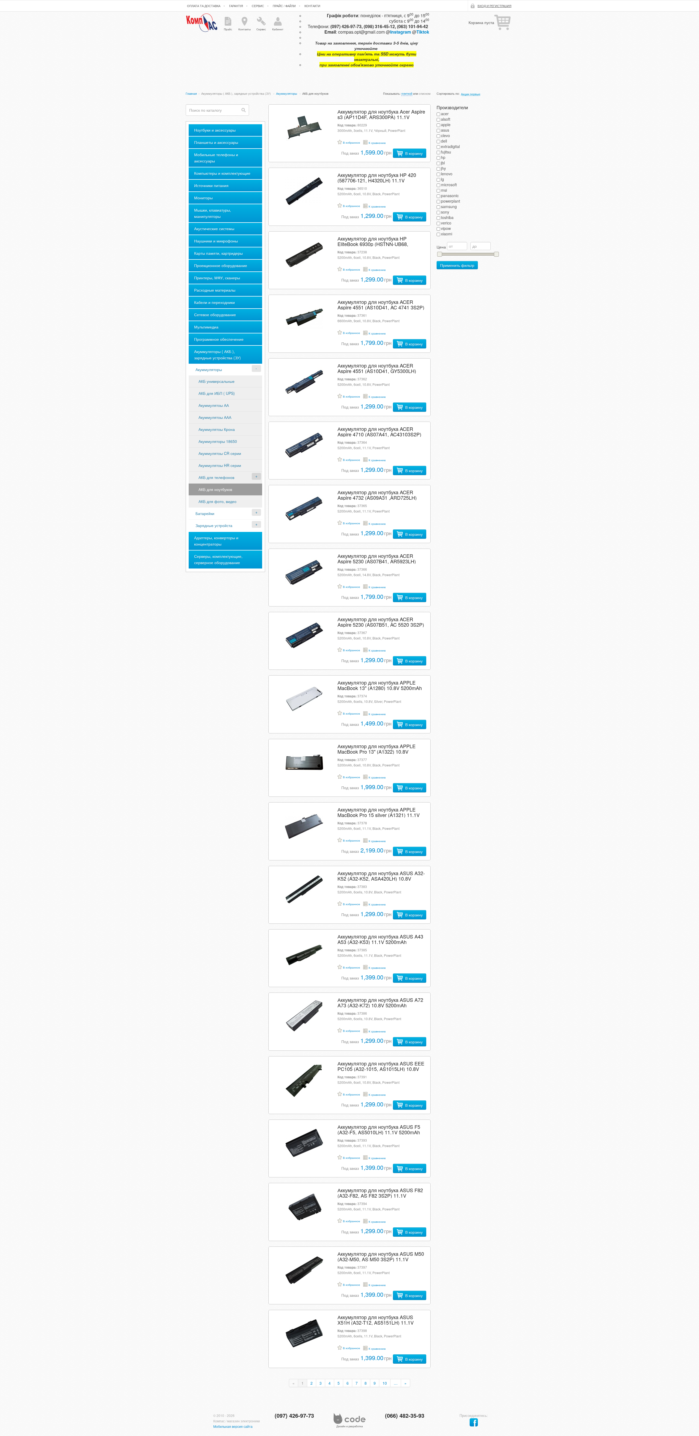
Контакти (312, 6)
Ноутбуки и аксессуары (215, 130)
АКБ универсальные (217, 381)
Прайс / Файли (284, 6)
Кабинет (277, 29)
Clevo (445, 135)
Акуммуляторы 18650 (218, 441)
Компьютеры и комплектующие (222, 173)
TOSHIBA (447, 217)
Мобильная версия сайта (233, 1426)
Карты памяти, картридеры (218, 253)
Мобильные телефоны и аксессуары (216, 158)
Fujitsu (446, 152)
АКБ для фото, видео (217, 501)
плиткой (406, 93)
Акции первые (470, 94)
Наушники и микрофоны (216, 241)
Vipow (446, 228)
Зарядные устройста (214, 525)
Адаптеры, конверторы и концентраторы (216, 541)
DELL (444, 141)
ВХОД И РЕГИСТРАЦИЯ (494, 6)
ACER (445, 113)
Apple (446, 124)
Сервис (258, 6)
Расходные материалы (214, 290)
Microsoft (449, 184)
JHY (443, 168)
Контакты (244, 29)
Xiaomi (446, 233)
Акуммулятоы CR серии (220, 453)
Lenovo (446, 173)
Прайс (228, 29)
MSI (444, 190)
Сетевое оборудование (215, 314)
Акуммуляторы (287, 93)
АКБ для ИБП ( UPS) (217, 393)
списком (425, 93)
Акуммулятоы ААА (215, 417)
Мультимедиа (206, 327)
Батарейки (205, 513)
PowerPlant (450, 201)
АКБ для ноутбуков (215, 489)
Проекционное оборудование (220, 265)
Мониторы (203, 197)
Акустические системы (214, 228)
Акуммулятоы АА (214, 405)
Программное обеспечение (219, 339)
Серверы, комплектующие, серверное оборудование (218, 559)
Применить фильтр (457, 265)
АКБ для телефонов (216, 477)
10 (385, 1383)
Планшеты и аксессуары (216, 142)
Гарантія (236, 6)
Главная (191, 93)
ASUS (445, 130)
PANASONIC (450, 195)
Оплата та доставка (203, 6)
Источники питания (211, 185)
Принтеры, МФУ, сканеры (217, 277)
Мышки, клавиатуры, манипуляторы (212, 213)
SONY (445, 212)
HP (443, 157)
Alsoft (445, 119)
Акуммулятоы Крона (217, 429)
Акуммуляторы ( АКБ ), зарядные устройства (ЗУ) (236, 93)
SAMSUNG (449, 206)
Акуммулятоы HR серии (220, 465)
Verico (446, 223)
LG (442, 179)
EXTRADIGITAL (450, 146)
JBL (443, 162)
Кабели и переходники (214, 302)
